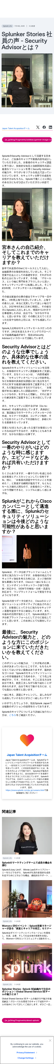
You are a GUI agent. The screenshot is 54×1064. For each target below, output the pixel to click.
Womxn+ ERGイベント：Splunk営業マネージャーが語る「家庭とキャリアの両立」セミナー (27, 927)
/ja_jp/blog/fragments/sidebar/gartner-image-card (28, 139)
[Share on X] (37, 127)
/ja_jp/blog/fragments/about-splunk (22, 1020)
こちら (12, 715)
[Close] (50, 1040)
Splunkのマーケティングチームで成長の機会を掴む (27, 864)
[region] (27, 1050)
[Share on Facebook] (44, 127)
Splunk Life (7, 26)
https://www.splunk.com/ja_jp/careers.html (25, 790)
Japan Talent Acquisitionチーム (16, 128)
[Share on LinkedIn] (50, 127)
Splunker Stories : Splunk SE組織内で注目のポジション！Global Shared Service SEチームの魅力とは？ (26, 992)
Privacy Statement (26, 1052)
